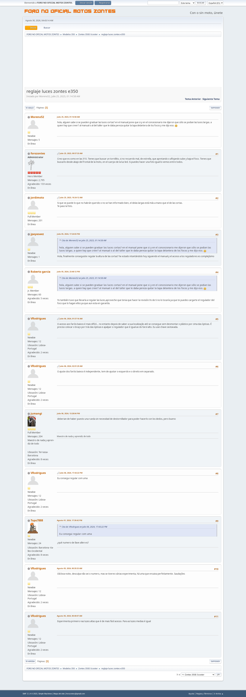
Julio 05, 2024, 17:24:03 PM (68, 234)
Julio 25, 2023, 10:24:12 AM (71, 197)
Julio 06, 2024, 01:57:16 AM (71, 318)
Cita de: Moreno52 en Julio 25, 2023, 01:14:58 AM (84, 240)
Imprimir (215, 108)
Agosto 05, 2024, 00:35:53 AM (69, 568)
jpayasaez (37, 234)
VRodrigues (38, 318)
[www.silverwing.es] (29, 447)
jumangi (36, 413)
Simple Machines (45, 694)
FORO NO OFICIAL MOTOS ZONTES (70, 12)
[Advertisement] (123, 62)
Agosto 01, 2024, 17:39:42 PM (69, 520)
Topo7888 (37, 520)
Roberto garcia (40, 271)
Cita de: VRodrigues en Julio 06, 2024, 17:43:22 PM (84, 526)
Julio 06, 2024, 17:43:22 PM (71, 473)
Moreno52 (37, 117)
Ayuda (191, 693)
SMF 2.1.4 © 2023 (30, 694)
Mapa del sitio (59, 694)
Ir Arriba (30, 661)
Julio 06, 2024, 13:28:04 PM (68, 413)
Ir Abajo (30, 108)
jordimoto (37, 197)
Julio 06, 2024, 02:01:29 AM (71, 366)
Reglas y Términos (204, 693)
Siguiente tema (211, 99)
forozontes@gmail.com (75, 694)
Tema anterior (193, 99)
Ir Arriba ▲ (218, 693)
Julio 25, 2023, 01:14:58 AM (68, 117)
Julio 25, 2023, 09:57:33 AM (71, 153)
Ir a (178, 674)
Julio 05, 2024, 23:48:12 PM (68, 271)
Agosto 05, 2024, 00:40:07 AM (69, 616)
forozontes (38, 153)
